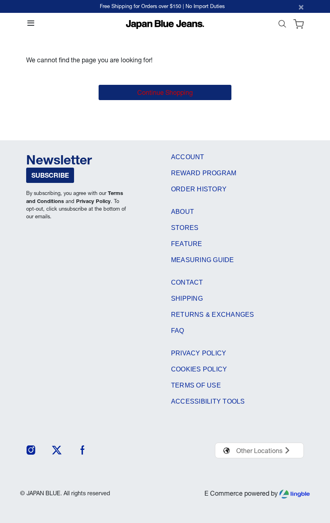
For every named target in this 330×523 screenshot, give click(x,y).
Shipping (187, 298)
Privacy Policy (93, 201)
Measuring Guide (202, 259)
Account (187, 157)
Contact (187, 282)
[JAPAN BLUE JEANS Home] (165, 24)
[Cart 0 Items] (298, 26)
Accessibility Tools (208, 401)
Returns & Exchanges (212, 314)
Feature (186, 243)
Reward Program (203, 173)
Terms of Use (196, 385)
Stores (184, 227)
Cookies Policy (199, 369)
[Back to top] (312, 475)
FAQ (177, 330)
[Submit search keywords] (282, 26)
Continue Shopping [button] (165, 92)
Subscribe (50, 175)
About (182, 211)
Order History (199, 189)
